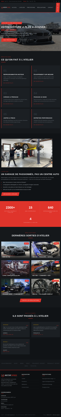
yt (58, 1)
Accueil (14, 7)
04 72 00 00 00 (57, 7)
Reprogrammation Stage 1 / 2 (48, 378)
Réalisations (41, 7)
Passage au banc (46, 387)
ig (56, 1)
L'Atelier (22, 7)
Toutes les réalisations (30, 300)
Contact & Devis (25, 387)
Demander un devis (27, 39)
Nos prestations (9, 39)
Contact (50, 7)
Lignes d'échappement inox (48, 381)
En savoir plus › (8, 83)
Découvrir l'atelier (10, 194)
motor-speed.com (11, 414)
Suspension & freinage (47, 384)
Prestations (31, 7)
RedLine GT (49, 414)
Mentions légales (56, 414)
